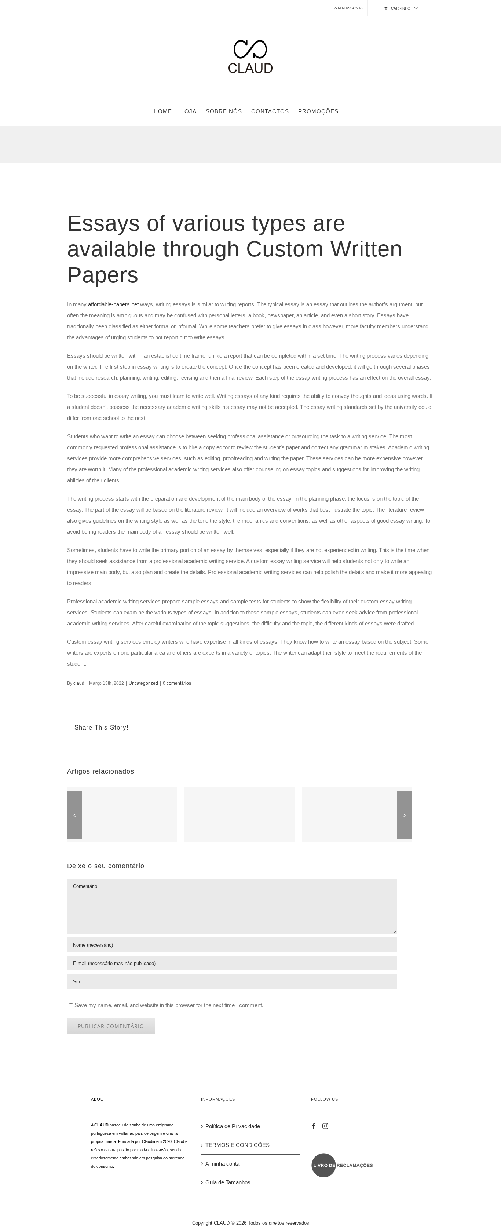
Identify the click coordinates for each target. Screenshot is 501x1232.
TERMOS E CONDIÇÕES (237, 1145)
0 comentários (177, 683)
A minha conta (222, 1163)
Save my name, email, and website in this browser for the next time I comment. (168, 1005)
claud (78, 683)
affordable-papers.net (113, 304)
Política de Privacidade (232, 1126)
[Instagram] (325, 1126)
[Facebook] (314, 1126)
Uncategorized (143, 683)
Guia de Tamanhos (228, 1182)
